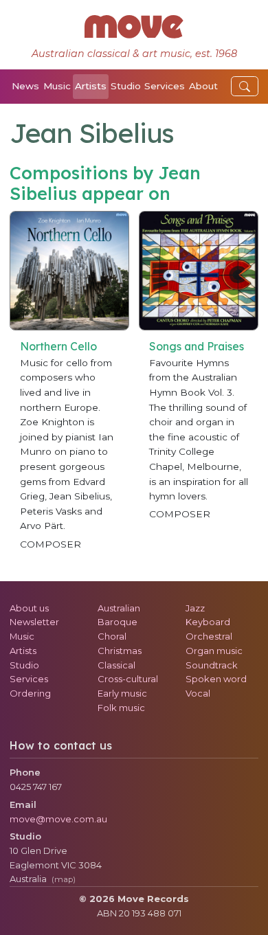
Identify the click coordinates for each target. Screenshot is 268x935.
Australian (119, 607)
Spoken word (216, 678)
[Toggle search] (244, 86)
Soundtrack (212, 665)
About (203, 85)
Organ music (214, 650)
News (25, 85)
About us (29, 607)
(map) (64, 879)
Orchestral (209, 636)
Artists (91, 85)
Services (164, 85)
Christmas (120, 650)
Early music (122, 693)
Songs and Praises (196, 346)
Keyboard (208, 621)
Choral (112, 636)
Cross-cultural (128, 678)
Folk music (121, 707)
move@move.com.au (58, 818)
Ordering (30, 693)
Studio (126, 85)
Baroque (117, 621)
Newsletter (34, 621)
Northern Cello (58, 346)
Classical (116, 665)
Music (57, 85)
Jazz (195, 607)
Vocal (198, 693)
